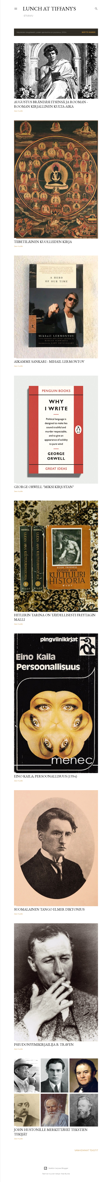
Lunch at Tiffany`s (49, 8)
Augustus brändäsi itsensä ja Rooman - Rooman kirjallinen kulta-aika (51, 104)
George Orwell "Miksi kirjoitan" (44, 487)
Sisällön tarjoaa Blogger (58, 1168)
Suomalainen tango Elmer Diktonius (49, 909)
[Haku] (96, 8)
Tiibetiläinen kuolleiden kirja (43, 241)
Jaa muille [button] (18, 111)
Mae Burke (65, 1174)
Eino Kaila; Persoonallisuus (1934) (45, 776)
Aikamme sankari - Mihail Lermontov (49, 361)
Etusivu (28, 15)
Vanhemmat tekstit (86, 1150)
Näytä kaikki (88, 32)
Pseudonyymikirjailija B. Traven (44, 1044)
